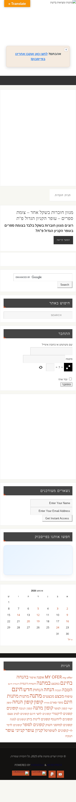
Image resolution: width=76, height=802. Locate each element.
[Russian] (39, 32)
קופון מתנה (43, 707)
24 (57, 627)
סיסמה (69, 359)
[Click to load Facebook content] (38, 560)
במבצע (55, 683)
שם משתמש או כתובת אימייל (57, 344)
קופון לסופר (60, 708)
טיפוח (68, 696)
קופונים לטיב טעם (18, 713)
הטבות (58, 690)
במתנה (44, 682)
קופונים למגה (18, 719)
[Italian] (52, 27)
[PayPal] (52, 774)
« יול (70, 639)
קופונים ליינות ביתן (38, 719)
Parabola (37, 765)
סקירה (46, 702)
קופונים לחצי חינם (40, 714)
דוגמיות (32, 683)
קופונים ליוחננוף (61, 718)
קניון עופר (34, 730)
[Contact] (38, 773)
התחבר (66, 384)
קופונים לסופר (34, 724)
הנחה (49, 689)
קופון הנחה (22, 701)
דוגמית (24, 683)
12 (38, 615)
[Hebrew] (47, 27)
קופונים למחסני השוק (58, 724)
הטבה (67, 689)
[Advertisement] (38, 142)
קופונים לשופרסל (56, 730)
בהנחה (22, 677)
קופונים (12, 708)
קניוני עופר (15, 730)
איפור (32, 677)
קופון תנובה (25, 708)
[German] (43, 27)
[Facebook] (20, 773)
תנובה (68, 735)
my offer (67, 677)
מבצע (59, 696)
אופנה (40, 677)
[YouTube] (60, 774)
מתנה (36, 695)
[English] (39, 27)
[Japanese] (56, 27)
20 (28, 621)
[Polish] (69, 27)
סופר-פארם (56, 702)
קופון (38, 701)
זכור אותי (63, 379)
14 (18, 615)
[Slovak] (43, 32)
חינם (17, 689)
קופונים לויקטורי (62, 713)
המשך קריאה (63, 239)
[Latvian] (64, 27)
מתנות (24, 696)
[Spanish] (47, 32)
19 (38, 621)
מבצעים (48, 696)
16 (67, 621)
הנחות (38, 689)
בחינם (66, 682)
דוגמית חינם (13, 683)
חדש (27, 689)
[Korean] (60, 27)
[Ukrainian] (52, 32)
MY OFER (53, 677)
